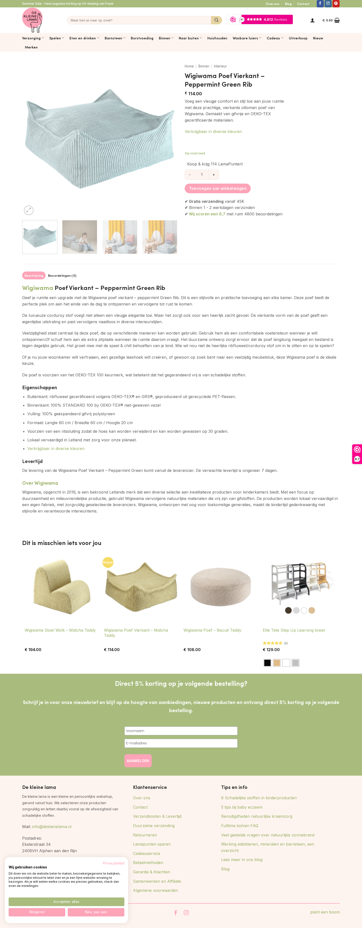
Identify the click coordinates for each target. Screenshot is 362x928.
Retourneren (145, 834)
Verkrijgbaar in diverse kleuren (213, 131)
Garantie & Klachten (151, 871)
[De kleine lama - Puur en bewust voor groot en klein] (32, 20)
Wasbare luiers (245, 37)
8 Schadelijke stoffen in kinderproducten (259, 797)
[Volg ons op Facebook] (320, 3)
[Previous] (31, 138)
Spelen (55, 37)
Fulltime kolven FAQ (239, 825)
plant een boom (325, 912)
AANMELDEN (138, 761)
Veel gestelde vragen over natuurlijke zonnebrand (267, 834)
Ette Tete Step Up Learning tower (294, 630)
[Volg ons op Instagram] (328, 3)
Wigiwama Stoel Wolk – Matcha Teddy (60, 630)
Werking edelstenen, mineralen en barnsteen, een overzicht (267, 847)
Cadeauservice (146, 853)
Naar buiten (189, 37)
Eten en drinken (82, 37)
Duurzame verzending (154, 825)
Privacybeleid (113, 863)
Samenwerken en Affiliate (157, 881)
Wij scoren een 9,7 (207, 213)
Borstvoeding (142, 37)
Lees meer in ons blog (242, 859)
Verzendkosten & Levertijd (157, 816)
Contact (303, 3)
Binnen (164, 37)
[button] (312, 20)
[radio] (267, 663)
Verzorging (31, 37)
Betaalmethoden (148, 862)
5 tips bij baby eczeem (242, 807)
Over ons (272, 3)
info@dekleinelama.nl (51, 826)
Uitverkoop (298, 37)
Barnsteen (113, 37)
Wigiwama (37, 287)
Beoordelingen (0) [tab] (62, 275)
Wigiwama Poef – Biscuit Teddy (212, 630)
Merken (31, 47)
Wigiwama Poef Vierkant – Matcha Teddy (136, 633)
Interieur (220, 66)
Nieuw (318, 37)
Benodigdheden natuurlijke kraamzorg (256, 816)
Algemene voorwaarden (155, 890)
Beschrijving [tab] (34, 275)
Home (189, 66)
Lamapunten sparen (152, 844)
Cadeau (273, 37)
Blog (288, 3)
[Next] (168, 138)
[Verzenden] (216, 20)
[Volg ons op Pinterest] (336, 3)
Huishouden (217, 37)
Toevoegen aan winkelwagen (218, 188)
